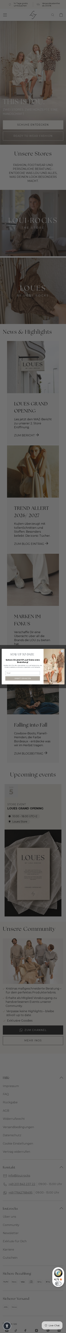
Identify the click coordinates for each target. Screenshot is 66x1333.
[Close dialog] (62, 651)
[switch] (58, 1284)
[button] (7, 1326)
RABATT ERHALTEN (22, 678)
